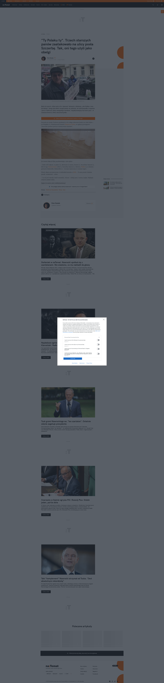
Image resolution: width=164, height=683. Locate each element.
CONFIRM (72, 358)
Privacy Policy (89, 363)
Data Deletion (75, 363)
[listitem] (82, 337)
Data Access (82, 363)
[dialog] (82, 341)
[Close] (104, 320)
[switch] (98, 340)
